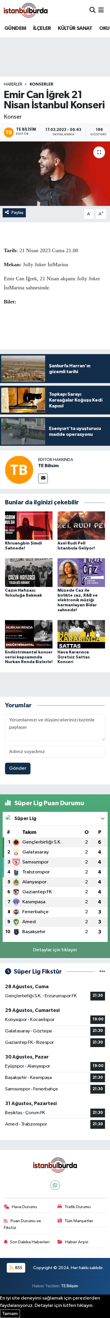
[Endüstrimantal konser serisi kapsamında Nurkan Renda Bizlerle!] (29, 634)
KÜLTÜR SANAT (75, 28)
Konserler (41, 84)
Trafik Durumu (78, 1207)
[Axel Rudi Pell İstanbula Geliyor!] (81, 525)
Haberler (13, 84)
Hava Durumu (24, 1207)
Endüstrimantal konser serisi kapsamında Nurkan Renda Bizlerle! (29, 657)
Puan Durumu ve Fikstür (22, 1224)
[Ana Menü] (101, 10)
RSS (18, 1268)
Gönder (17, 768)
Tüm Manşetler (79, 1221)
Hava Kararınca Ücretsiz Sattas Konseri (73, 657)
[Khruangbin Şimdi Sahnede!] (29, 525)
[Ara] (92, 10)
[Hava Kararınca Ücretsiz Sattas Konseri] (81, 634)
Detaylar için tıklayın (55, 949)
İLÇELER (42, 28)
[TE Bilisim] (19, 469)
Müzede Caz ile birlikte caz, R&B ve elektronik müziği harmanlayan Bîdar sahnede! (77, 600)
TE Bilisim (48, 465)
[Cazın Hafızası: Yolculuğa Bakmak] (29, 572)
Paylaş (17, 212)
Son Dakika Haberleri (30, 1242)
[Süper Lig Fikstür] (102, 971)
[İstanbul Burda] (26, 10)
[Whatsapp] (55, 1185)
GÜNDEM (15, 28)
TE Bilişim (69, 1286)
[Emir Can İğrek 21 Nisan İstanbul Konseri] (55, 173)
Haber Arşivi (76, 1242)
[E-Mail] (43, 478)
